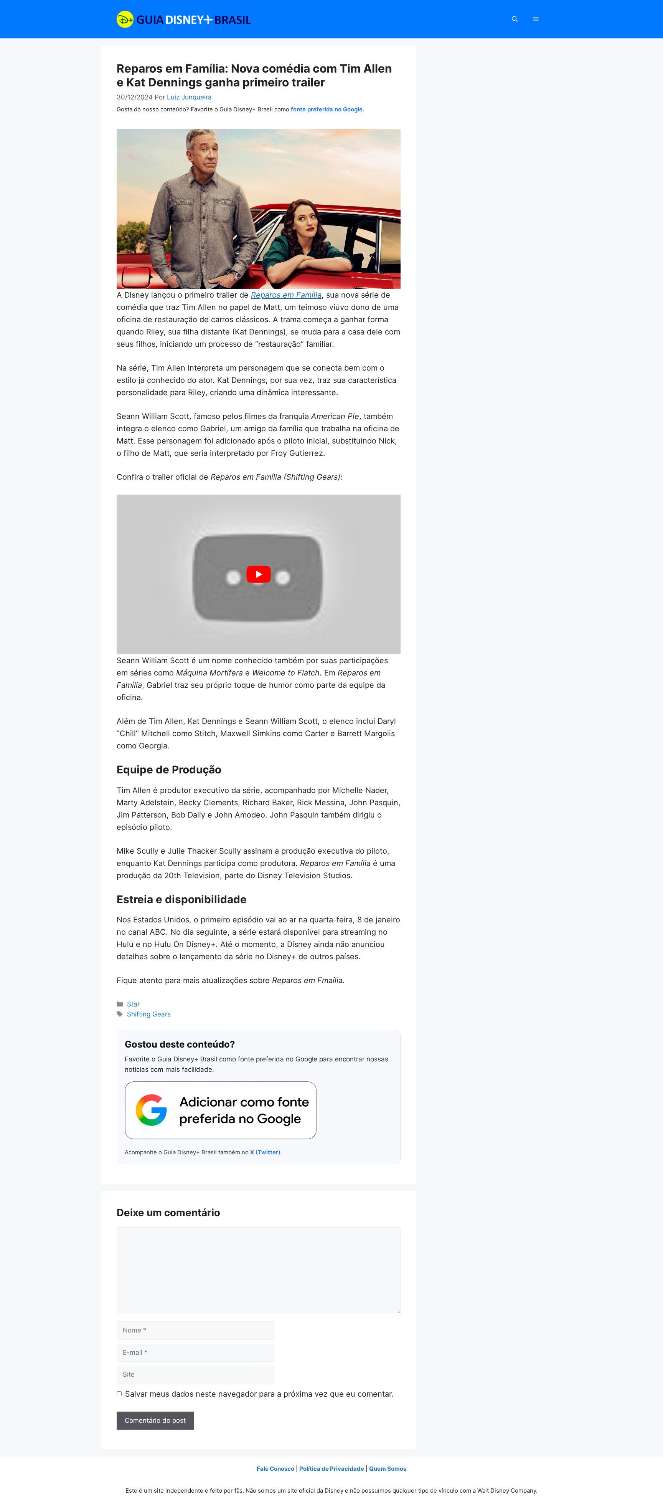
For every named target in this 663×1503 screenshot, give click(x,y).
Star (133, 1004)
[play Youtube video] (259, 574)
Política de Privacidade (331, 1468)
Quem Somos (387, 1468)
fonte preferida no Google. (327, 109)
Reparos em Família (286, 295)
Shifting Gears (149, 1014)
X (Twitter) (265, 1152)
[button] (514, 19)
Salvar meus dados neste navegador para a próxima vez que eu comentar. (259, 1394)
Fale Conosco (275, 1468)
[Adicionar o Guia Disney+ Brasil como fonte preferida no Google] (221, 1110)
